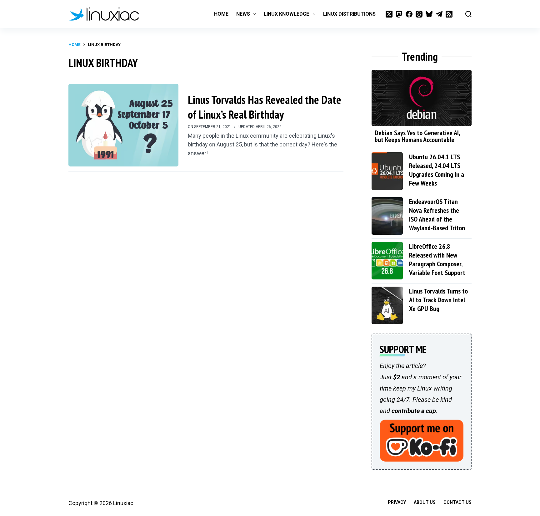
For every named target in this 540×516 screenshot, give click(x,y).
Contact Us (457, 502)
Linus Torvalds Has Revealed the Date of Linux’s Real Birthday (264, 107)
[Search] (468, 14)
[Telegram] (439, 14)
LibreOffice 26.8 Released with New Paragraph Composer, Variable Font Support (437, 259)
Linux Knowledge (286, 14)
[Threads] (419, 14)
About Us (425, 502)
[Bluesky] (429, 14)
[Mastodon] (399, 14)
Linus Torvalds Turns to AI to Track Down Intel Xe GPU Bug (438, 300)
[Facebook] (409, 14)
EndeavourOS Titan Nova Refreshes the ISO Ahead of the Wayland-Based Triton (437, 214)
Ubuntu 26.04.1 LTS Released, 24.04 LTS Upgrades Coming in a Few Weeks (436, 169)
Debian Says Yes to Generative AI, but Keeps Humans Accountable (417, 136)
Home (221, 14)
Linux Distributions (349, 14)
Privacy (397, 502)
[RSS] (449, 14)
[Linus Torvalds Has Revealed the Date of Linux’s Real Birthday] (123, 125)
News (243, 14)
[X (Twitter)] (389, 14)
